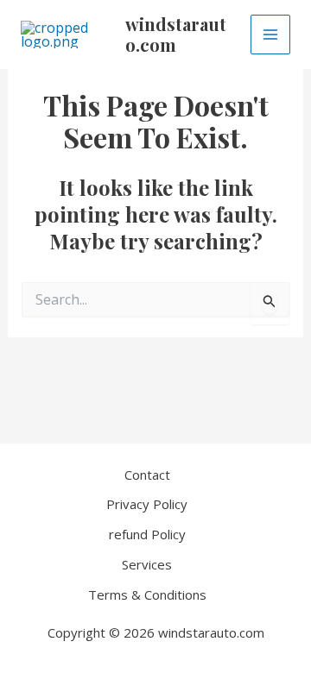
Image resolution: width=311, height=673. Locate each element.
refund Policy (147, 534)
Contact (147, 474)
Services (147, 564)
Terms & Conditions (147, 594)
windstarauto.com (175, 34)
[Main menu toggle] (270, 34)
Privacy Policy (146, 504)
